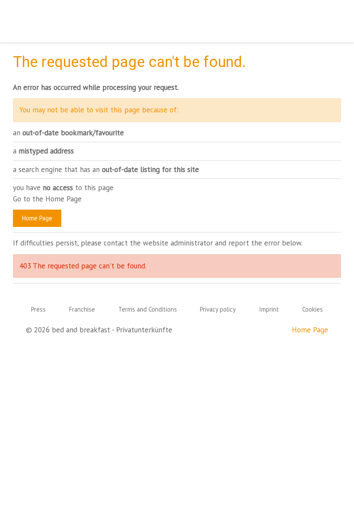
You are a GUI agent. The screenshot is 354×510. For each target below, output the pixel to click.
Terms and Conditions (147, 309)
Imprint (269, 309)
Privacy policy (218, 309)
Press (38, 309)
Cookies (312, 309)
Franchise (82, 309)
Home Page (37, 218)
